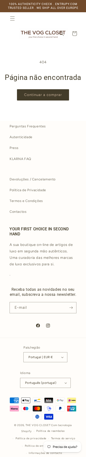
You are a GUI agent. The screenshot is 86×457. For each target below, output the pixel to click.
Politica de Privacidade (28, 190)
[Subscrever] (71, 307)
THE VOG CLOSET (38, 425)
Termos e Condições (26, 201)
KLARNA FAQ (20, 159)
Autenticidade (21, 137)
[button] (12, 18)
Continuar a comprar (43, 95)
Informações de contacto (45, 453)
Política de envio (36, 445)
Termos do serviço (63, 438)
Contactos (18, 212)
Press (14, 148)
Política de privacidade (31, 438)
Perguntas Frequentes (28, 126)
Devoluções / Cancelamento (33, 179)
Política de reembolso (50, 431)
